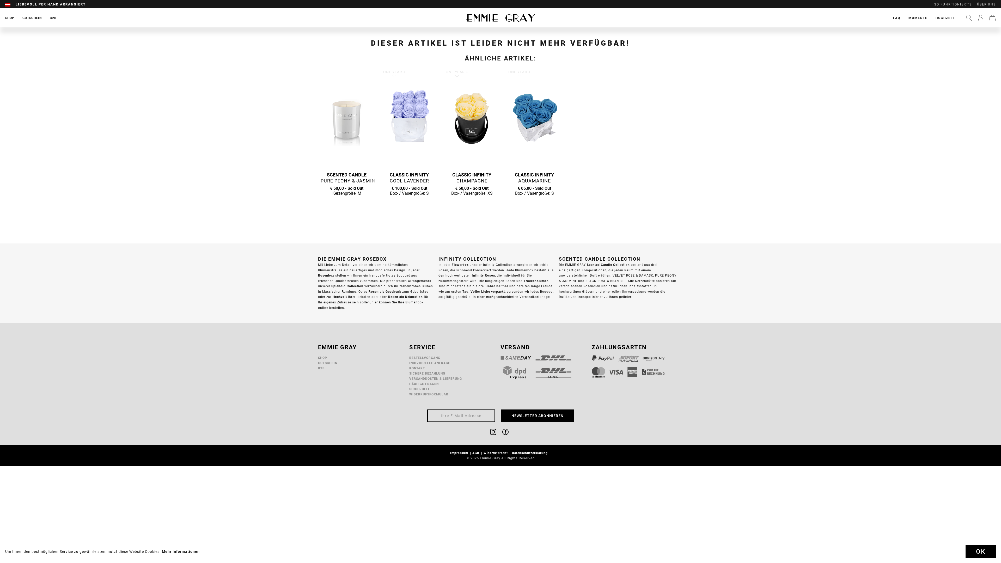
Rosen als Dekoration (405, 297)
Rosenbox (326, 275)
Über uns (986, 4)
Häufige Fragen (424, 384)
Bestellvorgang (424, 358)
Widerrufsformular (428, 394)
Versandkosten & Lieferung (435, 379)
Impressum (459, 453)
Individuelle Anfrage (429, 363)
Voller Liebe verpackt (488, 291)
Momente (917, 18)
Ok (980, 551)
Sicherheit (419, 389)
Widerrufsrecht (496, 453)
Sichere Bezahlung (427, 373)
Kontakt (417, 368)
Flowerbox (460, 265)
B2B (321, 368)
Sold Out (346, 203)
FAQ (896, 18)
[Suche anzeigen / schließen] (969, 18)
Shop (322, 358)
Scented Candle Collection (608, 265)
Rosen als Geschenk (385, 291)
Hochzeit (945, 18)
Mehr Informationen (181, 551)
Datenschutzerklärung (530, 453)
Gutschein (327, 363)
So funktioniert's (953, 4)
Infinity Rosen (483, 275)
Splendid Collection (347, 286)
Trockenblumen (536, 281)
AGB (476, 453)
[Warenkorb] (992, 18)
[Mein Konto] (981, 18)
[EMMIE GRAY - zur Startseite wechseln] (500, 17)
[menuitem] (10, 4)
